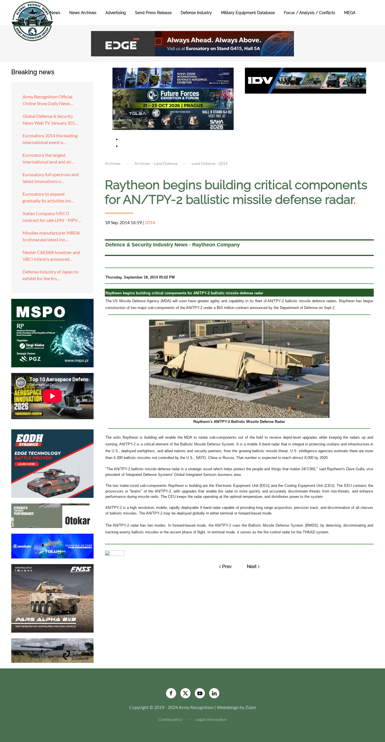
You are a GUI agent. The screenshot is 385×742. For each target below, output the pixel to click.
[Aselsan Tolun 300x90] (52, 545)
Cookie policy (170, 719)
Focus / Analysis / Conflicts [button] (309, 12)
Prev (227, 566)
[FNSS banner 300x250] (52, 597)
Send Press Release (153, 12)
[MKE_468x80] (173, 119)
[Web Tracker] (115, 552)
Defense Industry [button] (196, 12)
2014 (150, 222)
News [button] (55, 12)
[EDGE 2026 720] (192, 43)
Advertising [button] (115, 12)
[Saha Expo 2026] (173, 77)
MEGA (349, 12)
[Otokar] (52, 515)
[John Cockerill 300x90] (52, 649)
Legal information (211, 719)
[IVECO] (305, 80)
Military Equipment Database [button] (248, 12)
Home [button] (35, 12)
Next (251, 566)
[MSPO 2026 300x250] (52, 332)
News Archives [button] (82, 12)
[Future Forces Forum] (173, 98)
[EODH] (52, 462)
